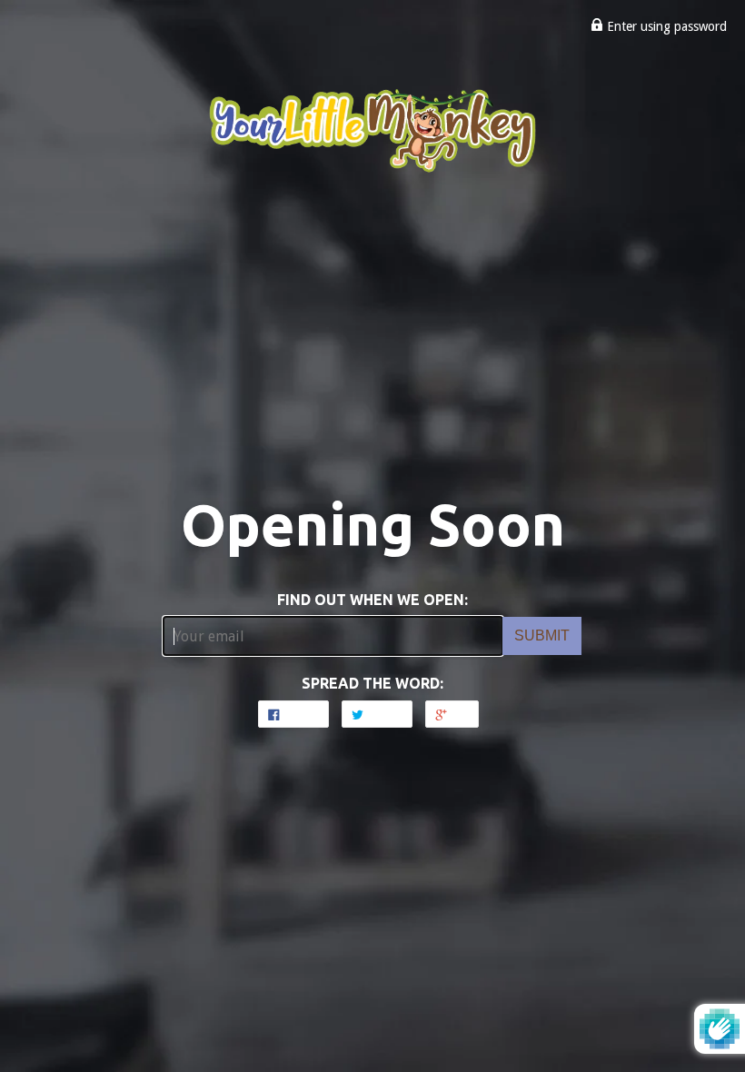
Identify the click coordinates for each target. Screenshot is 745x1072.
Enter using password (665, 26)
